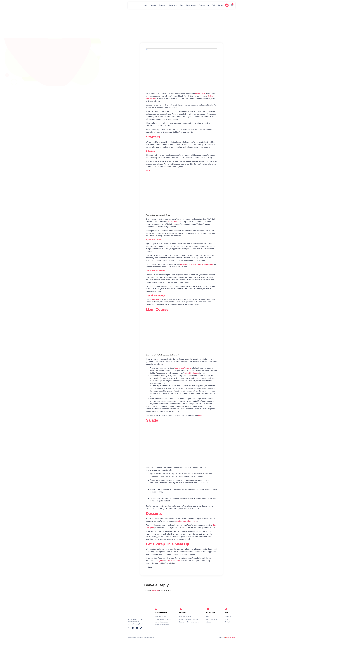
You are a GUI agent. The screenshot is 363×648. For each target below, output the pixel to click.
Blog (181, 5)
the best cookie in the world (186, 521)
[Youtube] (137, 628)
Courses (162, 5)
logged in (155, 590)
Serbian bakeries (174, 222)
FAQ (213, 5)
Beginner (160, 561)
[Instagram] (129, 628)
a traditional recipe (192, 373)
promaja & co (200, 93)
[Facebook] (133, 628)
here (200, 415)
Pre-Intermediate (174, 561)
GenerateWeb (231, 637)
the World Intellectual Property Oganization (196, 264)
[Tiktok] (141, 628)
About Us (153, 5)
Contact (220, 5)
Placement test (204, 5)
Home (145, 5)
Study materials (191, 5)
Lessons (172, 5)
